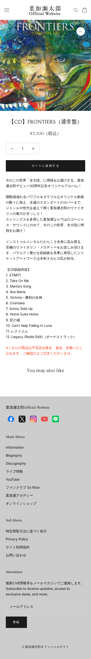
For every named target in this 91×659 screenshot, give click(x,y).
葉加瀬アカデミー (19, 495)
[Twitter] (22, 419)
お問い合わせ (16, 555)
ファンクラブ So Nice (23, 487)
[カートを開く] (85, 10)
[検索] (76, 10)
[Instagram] (33, 419)
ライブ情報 (14, 471)
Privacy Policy (17, 539)
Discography (16, 463)
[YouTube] (44, 419)
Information (15, 447)
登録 (16, 622)
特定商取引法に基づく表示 (26, 531)
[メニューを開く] (6, 10)
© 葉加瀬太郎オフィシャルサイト (45, 647)
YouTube (12, 479)
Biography (14, 455)
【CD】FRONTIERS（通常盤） (45, 122)
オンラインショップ (21, 503)
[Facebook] (11, 419)
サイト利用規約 (18, 547)
